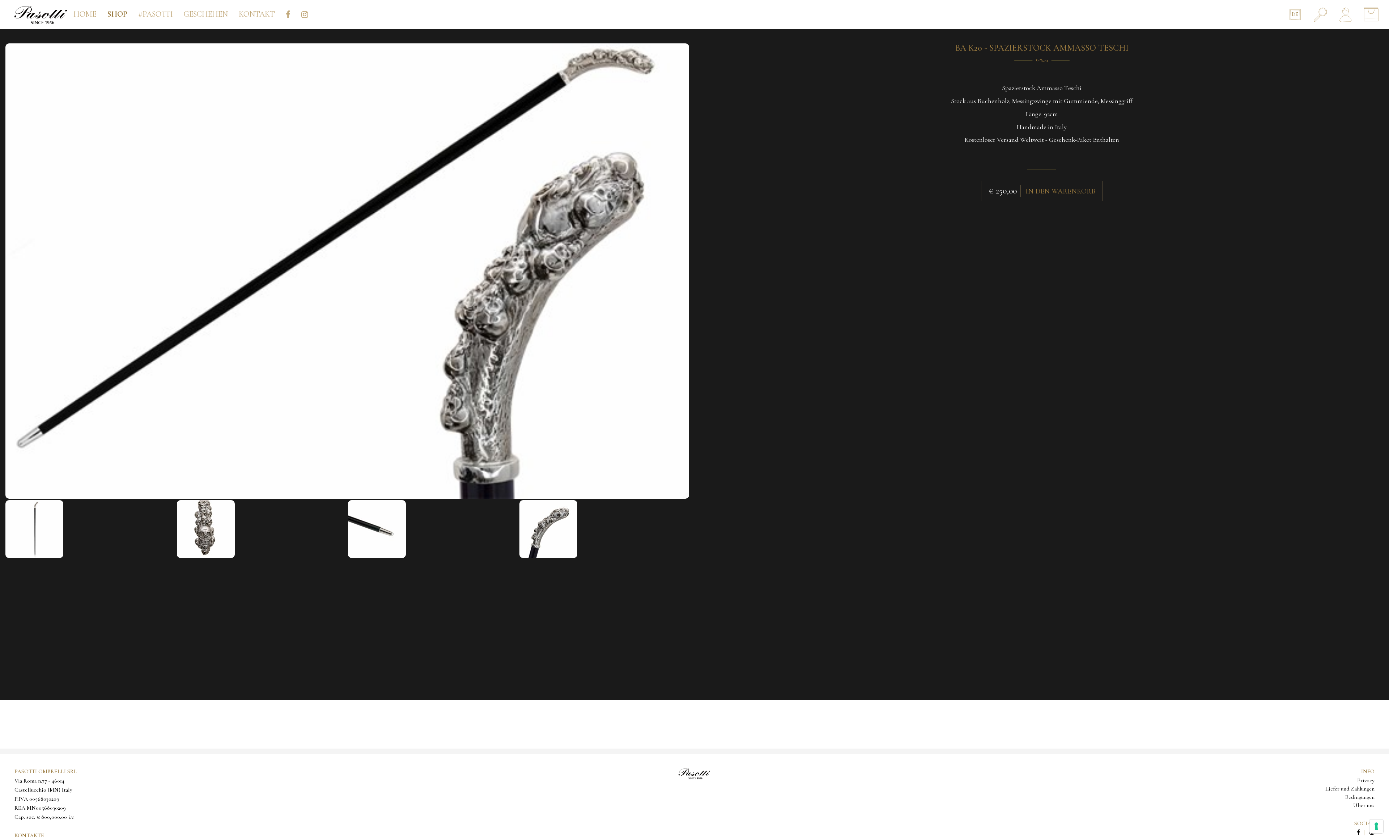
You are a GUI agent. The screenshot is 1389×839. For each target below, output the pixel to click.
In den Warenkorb (1060, 191)
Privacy (1366, 780)
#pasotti (155, 14)
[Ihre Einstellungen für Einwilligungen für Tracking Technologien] (1376, 826)
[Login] (1345, 14)
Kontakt (257, 14)
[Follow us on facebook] (1362, 832)
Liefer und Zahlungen (1350, 788)
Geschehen (206, 14)
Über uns (1364, 805)
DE (1295, 14)
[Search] (1320, 14)
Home (84, 14)
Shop (117, 14)
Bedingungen (1360, 797)
